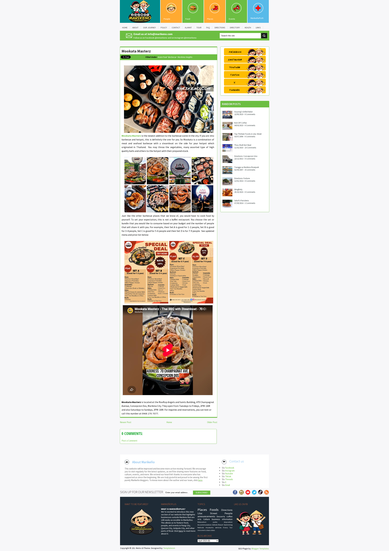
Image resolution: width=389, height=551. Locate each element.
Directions (226, 510)
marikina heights (184, 57)
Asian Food (162, 57)
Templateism (169, 548)
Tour (230, 528)
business (216, 519)
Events (232, 18)
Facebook (229, 467)
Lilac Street (207, 513)
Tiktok (228, 476)
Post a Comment (129, 440)
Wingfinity (238, 189)
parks (215, 522)
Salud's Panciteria (241, 200)
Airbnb (215, 525)
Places (210, 18)
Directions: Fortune (242, 178)
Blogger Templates (260, 548)
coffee (229, 516)
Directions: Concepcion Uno (245, 156)
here (200, 480)
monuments (202, 530)
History (225, 528)
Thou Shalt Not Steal (242, 145)
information (227, 519)
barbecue (172, 57)
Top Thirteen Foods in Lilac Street (248, 134)
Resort (220, 525)
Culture (206, 519)
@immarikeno (161, 37)
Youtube (229, 473)
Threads (229, 479)
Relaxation (202, 522)
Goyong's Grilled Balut (243, 111)
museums (209, 527)
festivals (201, 527)
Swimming (228, 525)
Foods (214, 509)
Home (169, 422)
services (218, 527)
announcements (206, 516)
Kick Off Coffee (240, 123)
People (167, 18)
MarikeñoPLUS (257, 18)
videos (212, 530)
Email (227, 485)
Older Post (212, 422)
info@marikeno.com (160, 34)
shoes (208, 530)
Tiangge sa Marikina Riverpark (246, 167)
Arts (199, 519)
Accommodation (205, 525)
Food (187, 18)
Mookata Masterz (136, 51)
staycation (228, 522)
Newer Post (125, 422)
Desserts (221, 516)
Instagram (230, 470)
